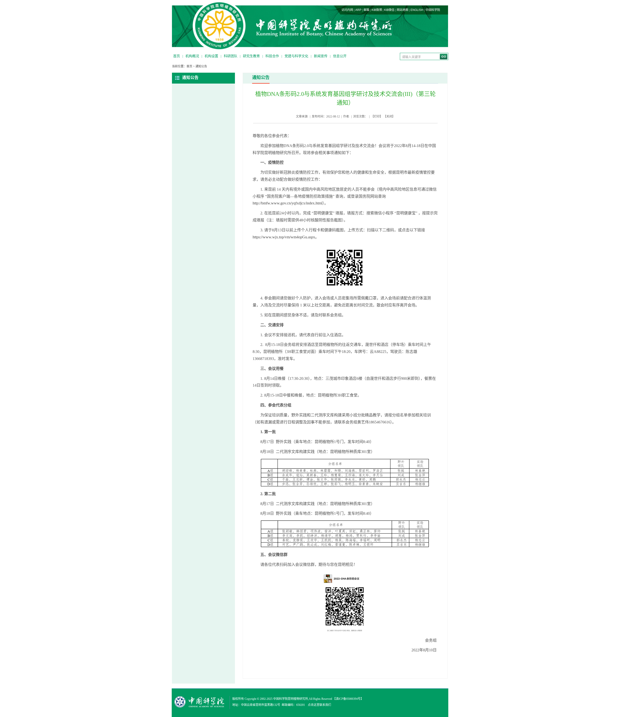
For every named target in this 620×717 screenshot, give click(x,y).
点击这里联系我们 (319, 705)
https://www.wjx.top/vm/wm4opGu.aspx (284, 237)
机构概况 (192, 56)
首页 (176, 56)
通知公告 (201, 66)
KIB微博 (377, 10)
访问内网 (347, 10)
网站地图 (402, 10)
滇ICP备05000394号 (348, 699)
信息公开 (340, 56)
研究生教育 (251, 56)
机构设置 (211, 56)
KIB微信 (389, 10)
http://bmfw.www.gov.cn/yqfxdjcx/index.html (287, 203)
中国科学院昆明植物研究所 (290, 699)
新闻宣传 (320, 56)
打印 (377, 116)
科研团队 (230, 56)
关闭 (389, 116)
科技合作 (272, 56)
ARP (358, 10)
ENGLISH (417, 10)
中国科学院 (433, 10)
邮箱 (366, 10)
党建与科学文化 (296, 56)
